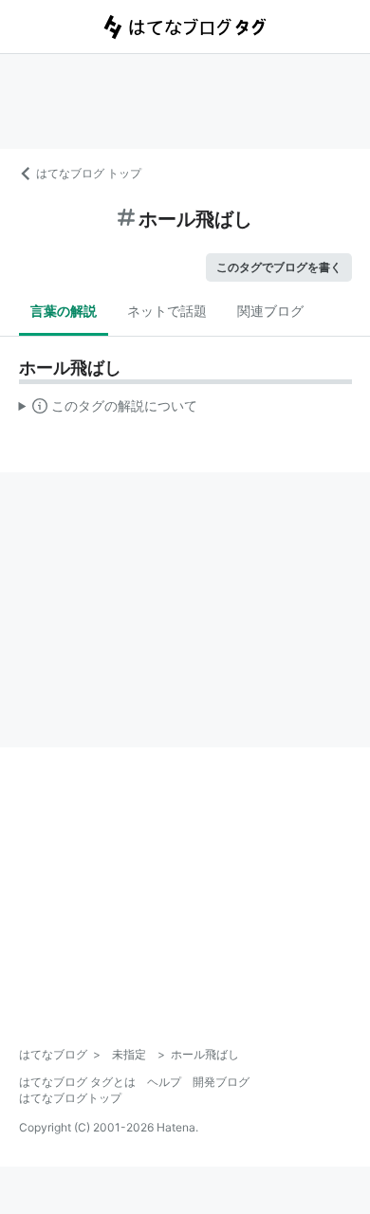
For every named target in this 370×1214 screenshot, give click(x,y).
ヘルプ (164, 1082)
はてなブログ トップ (88, 173)
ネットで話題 (167, 311)
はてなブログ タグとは (77, 1082)
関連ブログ (270, 311)
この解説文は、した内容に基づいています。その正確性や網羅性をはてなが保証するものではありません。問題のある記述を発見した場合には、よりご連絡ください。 (108, 409)
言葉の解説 (63, 311)
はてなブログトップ (70, 1098)
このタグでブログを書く (279, 267)
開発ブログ (221, 1082)
